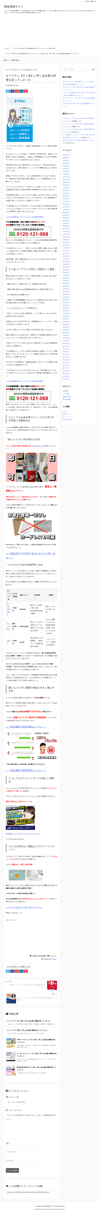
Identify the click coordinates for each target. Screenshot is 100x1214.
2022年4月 (65, 280)
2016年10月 (66, 376)
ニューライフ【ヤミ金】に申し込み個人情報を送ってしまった (28, 1021)
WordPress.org (67, 419)
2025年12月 (66, 174)
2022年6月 (65, 275)
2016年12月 (66, 371)
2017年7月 (65, 352)
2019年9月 (65, 316)
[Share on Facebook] (12, 91)
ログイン (65, 411)
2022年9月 (65, 270)
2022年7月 (65, 272)
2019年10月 (66, 313)
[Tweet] (8, 91)
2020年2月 (65, 302)
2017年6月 (65, 354)
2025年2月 (65, 199)
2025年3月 (65, 196)
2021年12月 (66, 291)
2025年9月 (65, 182)
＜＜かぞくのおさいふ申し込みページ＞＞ (24, 907)
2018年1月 (65, 335)
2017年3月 (65, 362)
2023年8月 (65, 242)
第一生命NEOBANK (8, 609)
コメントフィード (67, 417)
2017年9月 (65, 346)
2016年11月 (66, 373)
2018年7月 (65, 321)
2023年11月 (66, 234)
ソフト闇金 (65, 394)
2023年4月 (65, 253)
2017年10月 (66, 343)
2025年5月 (65, 193)
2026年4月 (65, 163)
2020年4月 (65, 297)
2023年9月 (65, 239)
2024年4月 (65, 223)
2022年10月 (66, 267)
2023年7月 (65, 245)
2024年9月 (65, 212)
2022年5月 (65, 278)
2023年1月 (65, 259)
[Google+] (17, 91)
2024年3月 (65, 226)
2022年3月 (65, 283)
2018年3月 (65, 330)
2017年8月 (65, 349)
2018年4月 (65, 327)
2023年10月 (66, 237)
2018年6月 (65, 324)
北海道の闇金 (66, 396)
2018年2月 (65, 332)
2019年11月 (66, 311)
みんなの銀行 (8, 626)
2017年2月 (65, 365)
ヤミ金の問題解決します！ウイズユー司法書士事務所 (24, 217)
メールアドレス (11, 1152)
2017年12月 (66, 338)
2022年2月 (65, 286)
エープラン (53, 956)
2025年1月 (65, 201)
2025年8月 (65, 185)
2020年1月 (65, 305)
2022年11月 (66, 264)
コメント (8, 1119)
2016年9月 (65, 379)
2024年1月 (65, 229)
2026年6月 (65, 158)
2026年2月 (65, 168)
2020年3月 (65, 300)
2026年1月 (65, 171)
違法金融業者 (42, 956)
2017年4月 (65, 360)
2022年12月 (66, 261)
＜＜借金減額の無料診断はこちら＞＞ (26, 726)
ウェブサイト (10, 1160)
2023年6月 (65, 248)
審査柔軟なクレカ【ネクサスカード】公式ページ (23, 834)
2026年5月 (65, 160)
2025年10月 (66, 179)
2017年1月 (65, 368)
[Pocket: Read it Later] (26, 91)
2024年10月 (66, 209)
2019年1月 (65, 319)
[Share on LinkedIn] (21, 91)
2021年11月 (66, 294)
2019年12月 (66, 308)
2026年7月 (65, 155)
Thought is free (60, 1209)
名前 (8, 1143)
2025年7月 (65, 188)
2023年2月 (65, 256)
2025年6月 (65, 190)
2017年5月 (65, 357)
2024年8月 (65, 215)
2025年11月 (66, 177)
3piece (54, 959)
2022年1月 (65, 289)
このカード (39, 446)
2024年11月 (66, 207)
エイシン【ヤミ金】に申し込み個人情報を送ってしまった (27, 1030)
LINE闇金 (35, 956)
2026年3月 (65, 166)
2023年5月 (65, 250)
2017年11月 (66, 341)
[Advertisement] (50, 31)
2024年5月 (65, 220)
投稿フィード (66, 414)
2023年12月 (66, 231)
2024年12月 (66, 204)
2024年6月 (65, 218)
